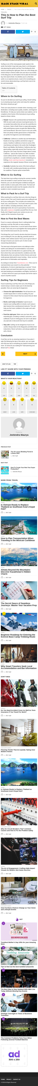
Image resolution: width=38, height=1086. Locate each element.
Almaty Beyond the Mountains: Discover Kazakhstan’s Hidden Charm (16, 572)
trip (9, 347)
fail (34, 395)
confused (32, 412)
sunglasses (10, 210)
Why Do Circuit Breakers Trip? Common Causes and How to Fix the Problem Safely (17, 830)
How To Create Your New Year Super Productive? (23, 468)
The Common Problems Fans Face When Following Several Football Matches (16, 1039)
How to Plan (6, 364)
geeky (5, 412)
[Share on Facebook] (8, 32)
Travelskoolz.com (22, 263)
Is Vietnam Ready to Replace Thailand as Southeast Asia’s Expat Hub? (18, 507)
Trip (15, 364)
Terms (3, 1079)
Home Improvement (6, 747)
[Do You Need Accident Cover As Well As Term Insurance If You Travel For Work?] (19, 693)
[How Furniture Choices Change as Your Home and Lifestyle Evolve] (19, 890)
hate (22, 412)
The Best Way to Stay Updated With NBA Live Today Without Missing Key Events (18, 990)
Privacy (8, 1079)
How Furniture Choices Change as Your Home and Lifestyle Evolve (18, 909)
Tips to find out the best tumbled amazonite (17, 967)
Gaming (3, 866)
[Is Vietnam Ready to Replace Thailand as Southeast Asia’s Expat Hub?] (19, 492)
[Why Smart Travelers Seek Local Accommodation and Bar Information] (19, 653)
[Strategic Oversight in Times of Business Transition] (19, 1003)
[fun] (4, 613)
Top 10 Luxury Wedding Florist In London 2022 (22, 452)
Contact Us (16, 1079)
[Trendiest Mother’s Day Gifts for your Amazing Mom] (19, 931)
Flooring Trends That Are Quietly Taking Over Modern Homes (18, 751)
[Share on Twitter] (23, 32)
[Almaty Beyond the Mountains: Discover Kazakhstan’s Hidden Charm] (19, 557)
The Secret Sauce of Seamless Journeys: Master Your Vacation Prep (19, 604)
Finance (3, 708)
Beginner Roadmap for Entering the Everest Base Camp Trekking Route (18, 636)
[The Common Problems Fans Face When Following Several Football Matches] (19, 1027)
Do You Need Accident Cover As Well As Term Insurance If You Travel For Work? (18, 711)
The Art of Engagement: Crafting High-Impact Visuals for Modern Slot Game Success (18, 869)
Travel (4, 12)
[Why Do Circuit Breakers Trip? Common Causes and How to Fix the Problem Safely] (19, 811)
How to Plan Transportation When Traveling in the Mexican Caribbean (18, 539)
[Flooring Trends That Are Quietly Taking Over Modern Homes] (19, 732)
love (13, 412)
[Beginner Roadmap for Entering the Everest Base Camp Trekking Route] (19, 622)
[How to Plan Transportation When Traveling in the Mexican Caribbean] (19, 525)
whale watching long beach (17, 160)
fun (4, 395)
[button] (36, 3)
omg (19, 395)
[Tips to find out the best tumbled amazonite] (19, 956)
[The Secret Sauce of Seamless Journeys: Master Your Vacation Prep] (19, 590)
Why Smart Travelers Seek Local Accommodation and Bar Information (19, 667)
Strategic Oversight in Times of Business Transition (16, 1014)
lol (11, 395)
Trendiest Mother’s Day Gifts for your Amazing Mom (18, 943)
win (27, 395)
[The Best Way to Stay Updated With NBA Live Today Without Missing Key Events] (19, 978)
